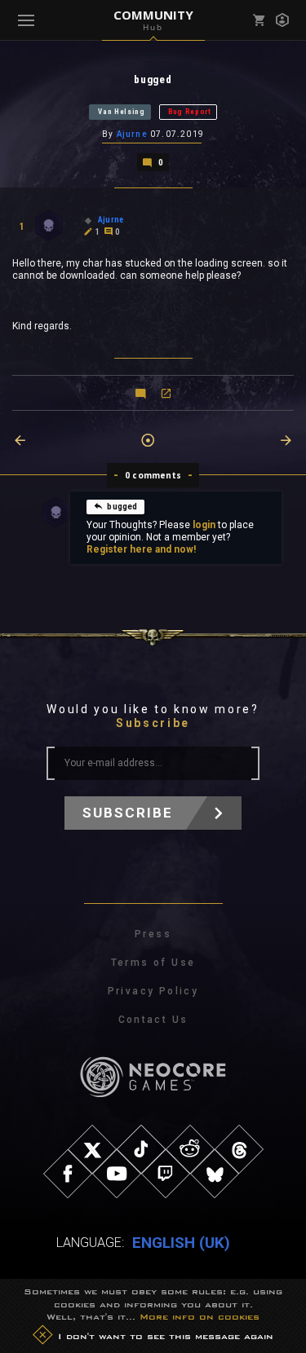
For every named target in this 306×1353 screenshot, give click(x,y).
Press (153, 934)
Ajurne (132, 134)
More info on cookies (199, 1316)
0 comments (153, 475)
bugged (122, 506)
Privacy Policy (153, 991)
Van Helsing (121, 112)
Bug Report (189, 112)
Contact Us (153, 1019)
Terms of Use (153, 962)
